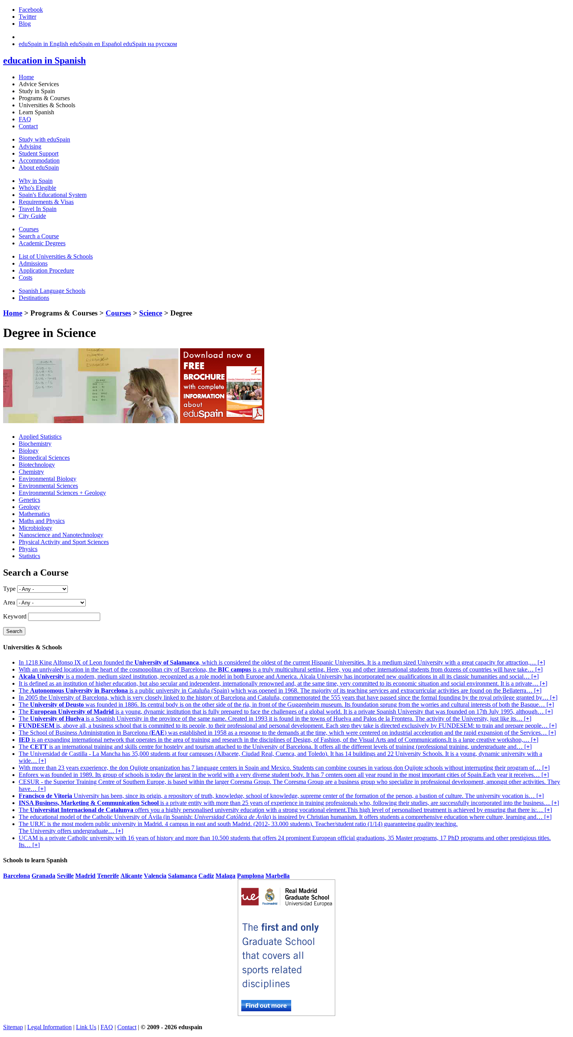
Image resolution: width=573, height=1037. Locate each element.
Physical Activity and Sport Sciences (64, 542)
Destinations (34, 297)
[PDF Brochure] (222, 421)
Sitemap (13, 1027)
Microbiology (35, 528)
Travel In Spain (38, 209)
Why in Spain (36, 180)
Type (9, 588)
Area (9, 602)
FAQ (25, 119)
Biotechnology (37, 464)
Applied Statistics (40, 436)
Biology (29, 450)
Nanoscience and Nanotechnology (61, 535)
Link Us (86, 1027)
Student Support (38, 153)
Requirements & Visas (46, 202)
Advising (30, 146)
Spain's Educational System (53, 194)
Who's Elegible (37, 187)
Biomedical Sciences (44, 457)
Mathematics (34, 514)
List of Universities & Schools (56, 256)
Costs (25, 277)
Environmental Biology (47, 478)
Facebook (31, 9)
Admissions (33, 263)
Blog (25, 23)
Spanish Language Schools (52, 290)
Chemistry (31, 471)
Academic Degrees (42, 243)
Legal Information (49, 1027)
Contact (28, 126)
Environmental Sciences (48, 485)
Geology (29, 506)
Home (26, 77)
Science (150, 313)
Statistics (29, 556)
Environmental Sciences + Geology (62, 492)
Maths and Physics (42, 521)
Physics (28, 549)
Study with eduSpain (44, 139)
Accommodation (39, 160)
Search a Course (39, 236)
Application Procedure (46, 270)
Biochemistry (35, 443)
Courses (29, 229)
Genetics (29, 499)
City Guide (32, 216)
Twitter (27, 16)
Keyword (15, 616)
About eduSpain (39, 167)
